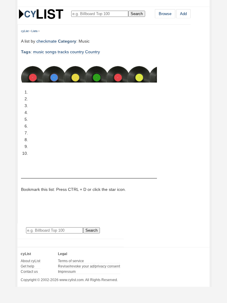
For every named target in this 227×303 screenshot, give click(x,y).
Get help (27, 266)
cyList (25, 31)
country (77, 51)
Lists (34, 31)
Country (92, 51)
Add (183, 14)
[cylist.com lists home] (41, 14)
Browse (165, 14)
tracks (63, 51)
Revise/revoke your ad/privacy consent (89, 266)
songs (50, 51)
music (38, 51)
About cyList (30, 261)
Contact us (29, 272)
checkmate (46, 41)
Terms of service (71, 261)
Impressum (67, 272)
